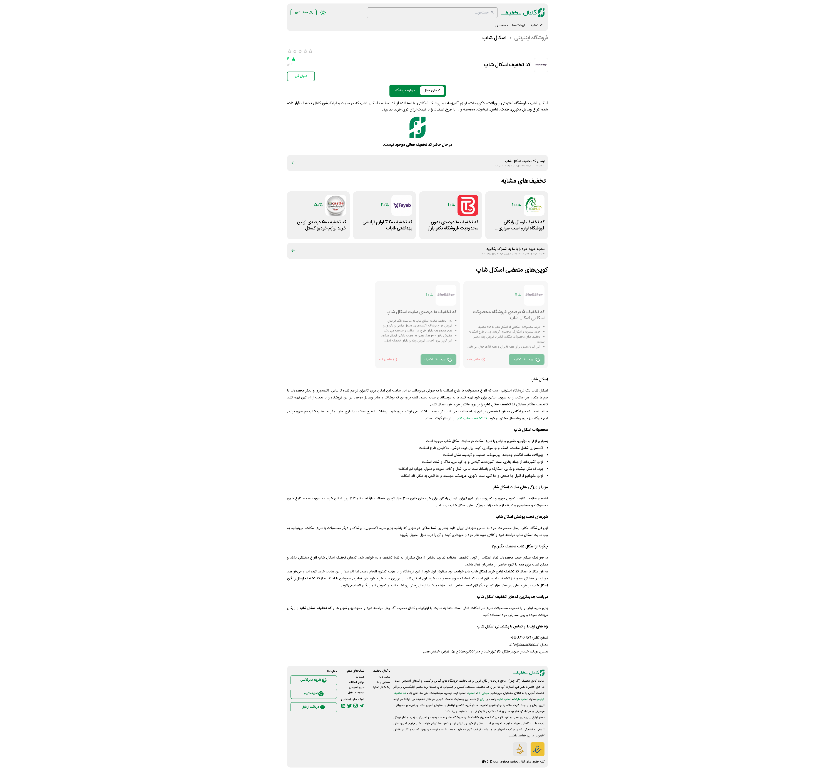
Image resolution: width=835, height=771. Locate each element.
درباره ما (360, 677)
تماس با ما (384, 677)
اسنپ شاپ (504, 699)
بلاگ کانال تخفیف (380, 687)
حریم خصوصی (356, 687)
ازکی (482, 699)
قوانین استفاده (356, 682)
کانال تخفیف (517, 761)
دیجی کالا (483, 693)
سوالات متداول (356, 693)
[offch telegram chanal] (361, 705)
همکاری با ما (383, 682)
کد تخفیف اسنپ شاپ (471, 418)
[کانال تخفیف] (522, 12)
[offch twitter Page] (349, 705)
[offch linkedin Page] (343, 705)
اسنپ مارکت (520, 699)
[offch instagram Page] (355, 705)
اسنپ (471, 693)
